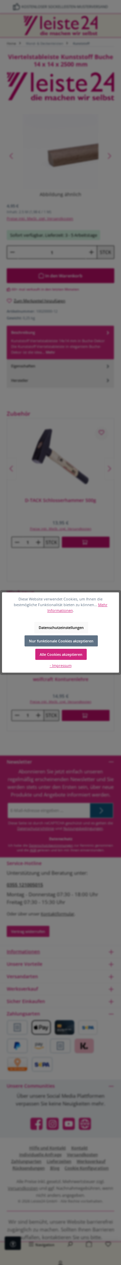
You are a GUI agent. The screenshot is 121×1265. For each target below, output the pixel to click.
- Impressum (61, 665)
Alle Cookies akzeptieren (61, 654)
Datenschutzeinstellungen (61, 627)
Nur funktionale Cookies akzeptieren (61, 640)
